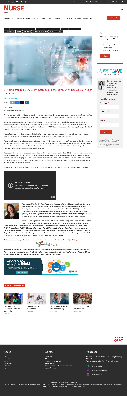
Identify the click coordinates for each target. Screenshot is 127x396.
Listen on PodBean (97, 374)
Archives (6, 361)
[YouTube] (21, 2)
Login (5, 368)
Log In (121, 2)
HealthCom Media (114, 2)
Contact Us (81, 2)
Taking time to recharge (110, 50)
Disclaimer (74, 382)
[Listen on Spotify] (89, 366)
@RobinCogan (73, 240)
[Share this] (17, 102)
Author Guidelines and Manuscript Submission (59, 366)
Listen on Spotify (97, 366)
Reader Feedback (50, 363)
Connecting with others (110, 45)
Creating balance (108, 48)
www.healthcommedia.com (114, 343)
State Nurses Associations (101, 2)
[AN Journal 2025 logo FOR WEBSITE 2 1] (14, 10)
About (75, 2)
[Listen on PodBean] (89, 374)
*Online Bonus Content (11, 98)
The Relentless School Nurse (34, 240)
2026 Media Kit (89, 2)
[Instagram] (13, 2)
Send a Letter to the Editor (53, 361)
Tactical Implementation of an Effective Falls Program (102, 361)
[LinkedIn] (17, 2)
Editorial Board (8, 359)
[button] (122, 10)
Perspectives (8, 363)
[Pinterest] (25, 2)
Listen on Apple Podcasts (99, 370)
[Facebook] (4, 2)
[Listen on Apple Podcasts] (89, 370)
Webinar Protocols (50, 368)
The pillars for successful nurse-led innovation (12, 308)
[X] (8, 2)
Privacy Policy (64, 382)
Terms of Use (53, 382)
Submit (105, 56)
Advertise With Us (50, 359)
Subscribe (7, 366)
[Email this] (12, 102)
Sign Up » (105, 132)
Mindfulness (106, 42)
